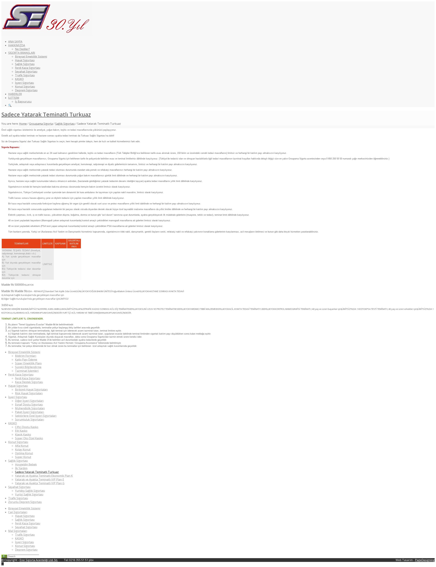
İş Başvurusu (23, 101)
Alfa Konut (21, 446)
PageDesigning (425, 560)
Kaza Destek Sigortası (29, 382)
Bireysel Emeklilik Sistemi (31, 56)
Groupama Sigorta (41, 124)
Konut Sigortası (25, 86)
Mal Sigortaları (17, 531)
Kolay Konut (22, 449)
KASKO (19, 79)
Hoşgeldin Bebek (26, 464)
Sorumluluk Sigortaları (29, 419)
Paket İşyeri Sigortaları (29, 412)
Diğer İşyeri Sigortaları (29, 401)
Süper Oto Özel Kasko (29, 438)
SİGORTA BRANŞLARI (21, 53)
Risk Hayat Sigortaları (29, 393)
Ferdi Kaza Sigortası (27, 68)
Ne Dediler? (22, 49)
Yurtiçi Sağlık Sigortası (29, 494)
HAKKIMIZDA (16, 45)
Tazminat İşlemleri (26, 371)
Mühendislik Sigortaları (30, 408)
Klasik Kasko (23, 434)
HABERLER (15, 94)
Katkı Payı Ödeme (26, 359)
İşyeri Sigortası (24, 83)
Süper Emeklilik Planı (28, 363)
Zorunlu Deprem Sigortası (25, 502)
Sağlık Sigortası (25, 64)
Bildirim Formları (25, 356)
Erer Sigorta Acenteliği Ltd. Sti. (39, 560)
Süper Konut (23, 457)
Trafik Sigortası (25, 75)
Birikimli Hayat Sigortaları (31, 389)
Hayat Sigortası (25, 60)
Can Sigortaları (17, 512)
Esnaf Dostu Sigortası (29, 404)
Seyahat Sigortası (26, 71)
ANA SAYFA (15, 41)
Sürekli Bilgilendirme (28, 367)
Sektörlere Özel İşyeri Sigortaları (35, 416)
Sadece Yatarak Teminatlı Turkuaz (46, 114)
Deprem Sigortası (26, 90)
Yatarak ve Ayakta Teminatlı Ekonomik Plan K (44, 476)
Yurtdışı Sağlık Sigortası (30, 491)
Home (23, 124)
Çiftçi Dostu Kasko (26, 427)
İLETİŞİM (13, 98)
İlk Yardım (21, 468)
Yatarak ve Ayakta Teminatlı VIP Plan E (39, 479)
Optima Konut (24, 453)
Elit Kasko (21, 431)
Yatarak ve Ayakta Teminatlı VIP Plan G (39, 483)
